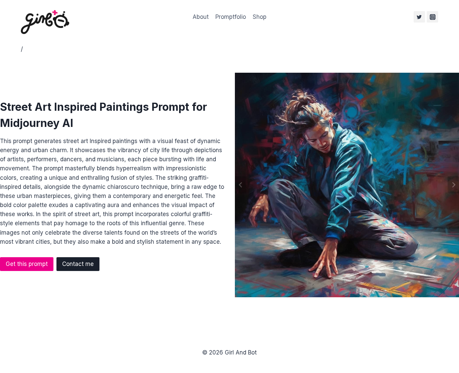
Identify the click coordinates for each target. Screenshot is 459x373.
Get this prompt (27, 264)
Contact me (78, 264)
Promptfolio (230, 16)
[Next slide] (453, 185)
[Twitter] (419, 17)
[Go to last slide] (240, 185)
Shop (259, 16)
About (201, 16)
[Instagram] (432, 17)
